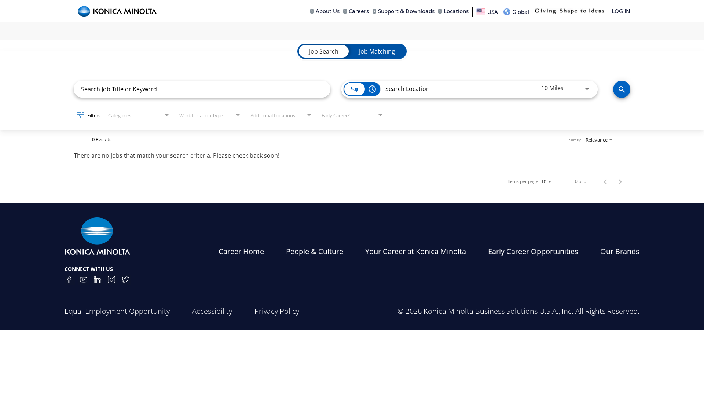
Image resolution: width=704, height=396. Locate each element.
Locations (456, 11)
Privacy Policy (276, 311)
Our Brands (619, 251)
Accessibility (212, 311)
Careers (359, 11)
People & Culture (314, 251)
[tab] (324, 51)
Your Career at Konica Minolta (415, 251)
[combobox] (202, 89)
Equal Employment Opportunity (117, 311)
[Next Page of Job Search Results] (620, 181)
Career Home (241, 251)
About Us (328, 11)
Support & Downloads (406, 11)
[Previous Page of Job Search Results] (605, 181)
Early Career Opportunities (533, 251)
